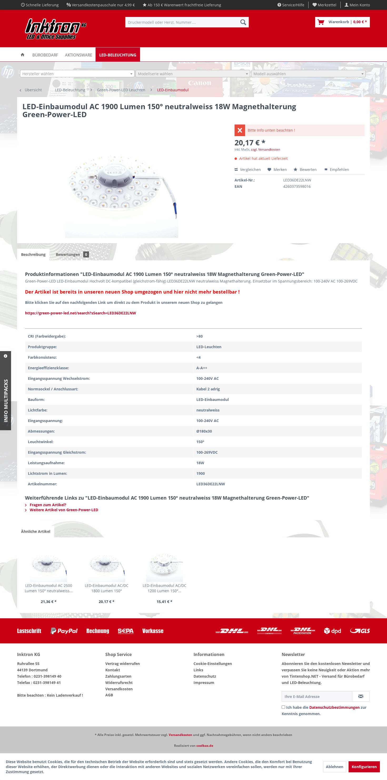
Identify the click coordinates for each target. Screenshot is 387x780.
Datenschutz (205, 676)
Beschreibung (33, 254)
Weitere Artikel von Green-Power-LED (63, 509)
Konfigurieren (364, 766)
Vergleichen (250, 169)
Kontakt (112, 669)
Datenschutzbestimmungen (334, 707)
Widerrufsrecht (119, 682)
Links (198, 669)
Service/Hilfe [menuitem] (292, 4)
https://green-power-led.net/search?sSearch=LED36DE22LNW (80, 312)
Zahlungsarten (118, 676)
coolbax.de (204, 745)
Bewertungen (71, 254)
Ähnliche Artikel (35, 531)
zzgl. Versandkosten (265, 149)
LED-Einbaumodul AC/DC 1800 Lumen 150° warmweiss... (106, 588)
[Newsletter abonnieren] (361, 696)
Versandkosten (119, 688)
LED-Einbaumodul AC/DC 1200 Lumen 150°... (164, 588)
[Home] (22, 54)
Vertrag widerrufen (122, 663)
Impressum (204, 682)
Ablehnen (334, 766)
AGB (109, 694)
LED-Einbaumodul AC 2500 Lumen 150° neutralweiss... (49, 588)
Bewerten (308, 169)
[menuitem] (325, 5)
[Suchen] (243, 22)
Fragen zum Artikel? (47, 504)
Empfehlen (339, 169)
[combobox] (77, 73)
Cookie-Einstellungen (213, 663)
